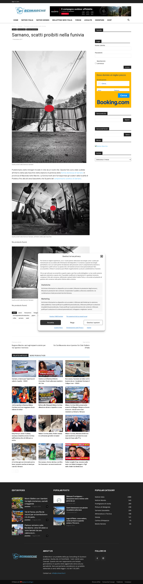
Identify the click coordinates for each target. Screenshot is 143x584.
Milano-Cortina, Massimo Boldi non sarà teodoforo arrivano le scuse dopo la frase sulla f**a (76, 436)
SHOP (109, 20)
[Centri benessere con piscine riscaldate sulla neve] (59, 510)
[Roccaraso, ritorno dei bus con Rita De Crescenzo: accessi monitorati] (51, 451)
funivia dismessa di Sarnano (72, 173)
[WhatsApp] (29, 44)
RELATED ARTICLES (20, 355)
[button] (102, 256)
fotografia (36, 313)
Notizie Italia (27, 20)
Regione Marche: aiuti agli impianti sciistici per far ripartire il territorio (29, 346)
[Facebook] (14, 44)
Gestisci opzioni (93, 322)
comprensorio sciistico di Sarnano (67, 179)
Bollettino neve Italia (62, 20)
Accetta (50, 322)
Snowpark (99, 20)
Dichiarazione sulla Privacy (74, 327)
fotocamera (27, 313)
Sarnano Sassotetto (32, 29)
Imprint (89, 327)
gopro (33, 315)
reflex (14, 318)
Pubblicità (120, 582)
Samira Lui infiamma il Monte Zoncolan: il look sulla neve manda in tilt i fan (50, 381)
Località (88, 20)
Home (15, 20)
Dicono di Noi (96, 582)
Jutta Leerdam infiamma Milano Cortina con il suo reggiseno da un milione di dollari (23, 407)
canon (20, 313)
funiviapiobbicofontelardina (21, 315)
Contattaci (128, 582)
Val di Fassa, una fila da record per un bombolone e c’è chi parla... (36, 514)
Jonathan (27, 506)
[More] (34, 44)
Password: (99, 53)
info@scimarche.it (58, 573)
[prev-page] (13, 471)
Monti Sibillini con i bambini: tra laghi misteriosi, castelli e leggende (36, 501)
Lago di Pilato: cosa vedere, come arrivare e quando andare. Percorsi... (76, 521)
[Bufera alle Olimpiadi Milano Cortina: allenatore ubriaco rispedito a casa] (51, 394)
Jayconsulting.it (28, 582)
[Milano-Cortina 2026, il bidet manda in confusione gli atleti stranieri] (51, 423)
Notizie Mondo (42, 20)
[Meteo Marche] (101, 146)
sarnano (21, 318)
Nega (72, 322)
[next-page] (16, 471)
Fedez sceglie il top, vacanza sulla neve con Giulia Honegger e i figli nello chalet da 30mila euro (76, 464)
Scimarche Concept (108, 582)
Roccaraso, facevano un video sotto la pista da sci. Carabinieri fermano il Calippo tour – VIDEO (77, 381)
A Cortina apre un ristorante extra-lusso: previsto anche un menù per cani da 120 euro (23, 464)
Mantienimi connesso (101, 62)
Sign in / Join (15, 1)
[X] (19, 44)
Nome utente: (100, 45)
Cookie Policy (58, 327)
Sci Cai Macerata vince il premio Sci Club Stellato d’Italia (72, 346)
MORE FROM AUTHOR (37, 355)
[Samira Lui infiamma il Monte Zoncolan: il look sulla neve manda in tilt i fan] (51, 368)
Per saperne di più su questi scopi (76, 316)
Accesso (127, 67)
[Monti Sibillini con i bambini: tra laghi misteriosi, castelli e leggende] (17, 503)
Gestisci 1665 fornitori (56, 316)
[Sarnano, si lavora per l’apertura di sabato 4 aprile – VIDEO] (24, 368)
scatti (27, 318)
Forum (78, 20)
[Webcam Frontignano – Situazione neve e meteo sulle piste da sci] (59, 499)
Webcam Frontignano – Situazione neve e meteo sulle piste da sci (77, 499)
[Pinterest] (24, 44)
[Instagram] (103, 558)
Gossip (20, 26)
